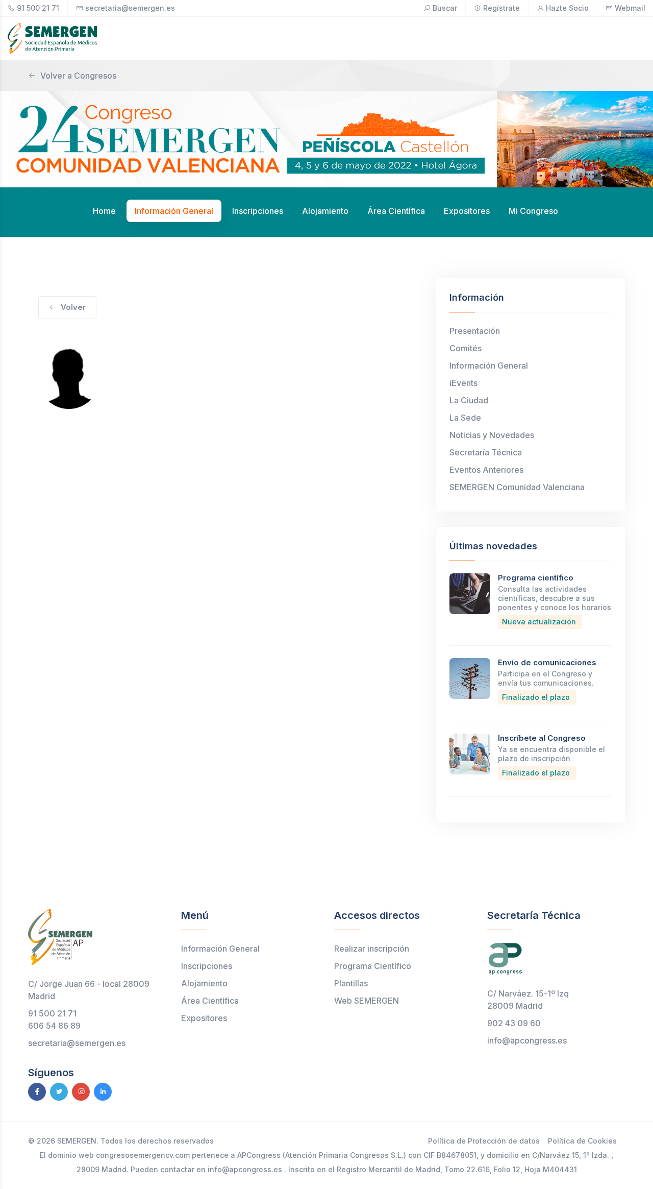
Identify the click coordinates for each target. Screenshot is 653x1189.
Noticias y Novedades (491, 435)
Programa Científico (372, 966)
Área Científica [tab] (396, 211)
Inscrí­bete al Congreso (542, 738)
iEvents (463, 383)
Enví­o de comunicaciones (547, 662)
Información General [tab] (174, 211)
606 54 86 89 (54, 1026)
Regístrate (501, 8)
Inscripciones (206, 966)
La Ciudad (468, 400)
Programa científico (535, 578)
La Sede (465, 417)
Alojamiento (204, 983)
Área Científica (210, 1001)
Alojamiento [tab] (325, 211)
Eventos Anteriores (486, 470)
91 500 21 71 (38, 8)
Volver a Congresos (78, 75)
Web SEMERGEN (366, 1001)
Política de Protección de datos (484, 1140)
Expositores (204, 1018)
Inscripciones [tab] (257, 211)
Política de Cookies (582, 1140)
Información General (488, 365)
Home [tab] (104, 211)
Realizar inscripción (371, 948)
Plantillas (351, 983)
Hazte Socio (567, 8)
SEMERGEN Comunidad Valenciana (517, 487)
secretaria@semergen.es (130, 8)
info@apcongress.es (527, 1040)
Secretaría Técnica (485, 452)
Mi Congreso (533, 211)
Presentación (474, 331)
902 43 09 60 (514, 1023)
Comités (465, 348)
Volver (73, 307)
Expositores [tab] (467, 211)
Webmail (630, 8)
